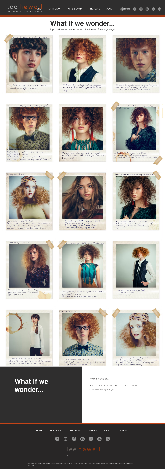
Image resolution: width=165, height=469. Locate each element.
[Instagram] (122, 9)
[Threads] (141, 9)
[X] (108, 439)
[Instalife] (128, 9)
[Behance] (147, 9)
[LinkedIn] (153, 9)
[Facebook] (134, 9)
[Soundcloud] (159, 9)
